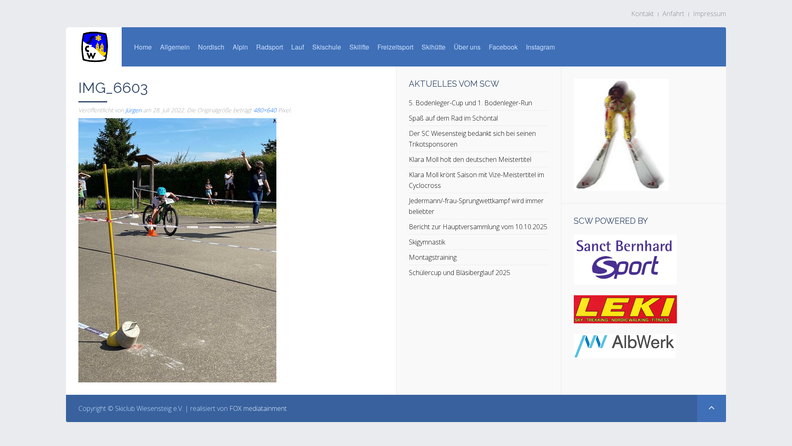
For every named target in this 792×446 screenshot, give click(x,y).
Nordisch (211, 47)
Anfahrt (673, 13)
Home (143, 47)
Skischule (326, 47)
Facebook (503, 47)
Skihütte (434, 47)
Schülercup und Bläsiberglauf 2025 (459, 272)
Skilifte (359, 47)
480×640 (264, 110)
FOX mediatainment (258, 408)
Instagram (540, 47)
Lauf (297, 47)
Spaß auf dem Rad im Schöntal (453, 118)
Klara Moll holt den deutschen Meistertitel (470, 159)
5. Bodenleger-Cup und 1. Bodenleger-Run (470, 102)
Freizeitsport (395, 47)
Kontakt (642, 13)
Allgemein (175, 47)
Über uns (467, 47)
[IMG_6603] (177, 249)
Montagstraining (433, 257)
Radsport (269, 47)
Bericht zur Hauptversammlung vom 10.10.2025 (478, 226)
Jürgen (133, 110)
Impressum (709, 13)
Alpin (240, 47)
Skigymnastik (427, 242)
